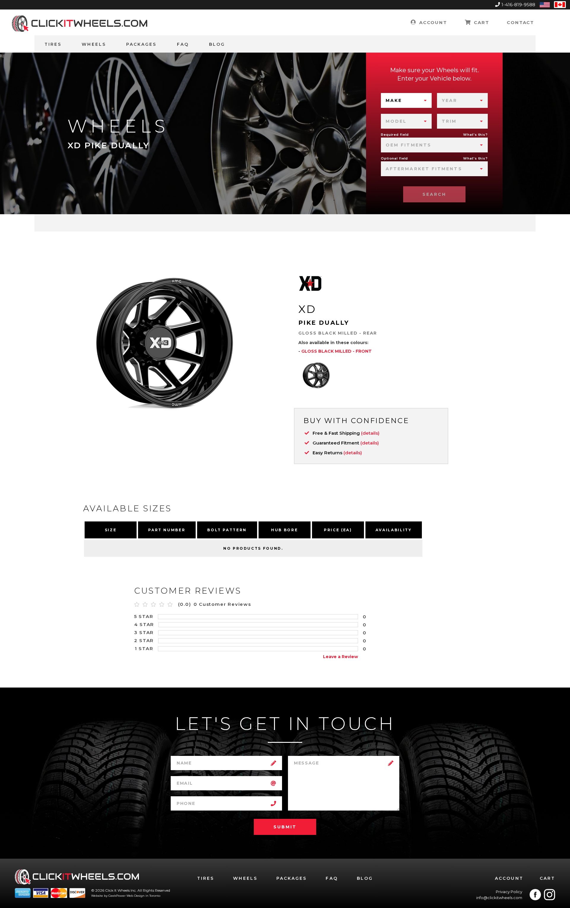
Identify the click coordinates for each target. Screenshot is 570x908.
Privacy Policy (509, 891)
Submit (285, 827)
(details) (370, 433)
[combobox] (406, 100)
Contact (520, 22)
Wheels (94, 44)
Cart (480, 22)
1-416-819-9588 (518, 4)
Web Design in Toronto (143, 896)
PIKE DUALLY (323, 322)
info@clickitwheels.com (499, 897)
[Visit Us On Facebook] (535, 894)
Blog (217, 44)
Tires (53, 44)
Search (434, 194)
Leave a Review (340, 656)
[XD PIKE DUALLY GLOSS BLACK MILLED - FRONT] (316, 375)
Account (432, 22)
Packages (141, 44)
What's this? (475, 135)
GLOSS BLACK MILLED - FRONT (336, 351)
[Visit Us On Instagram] (549, 894)
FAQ (183, 44)
